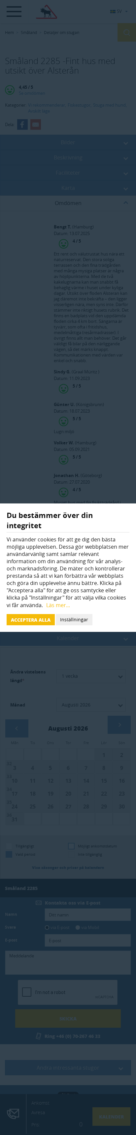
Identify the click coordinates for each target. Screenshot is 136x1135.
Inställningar (74, 619)
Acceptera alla (31, 619)
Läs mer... (58, 605)
